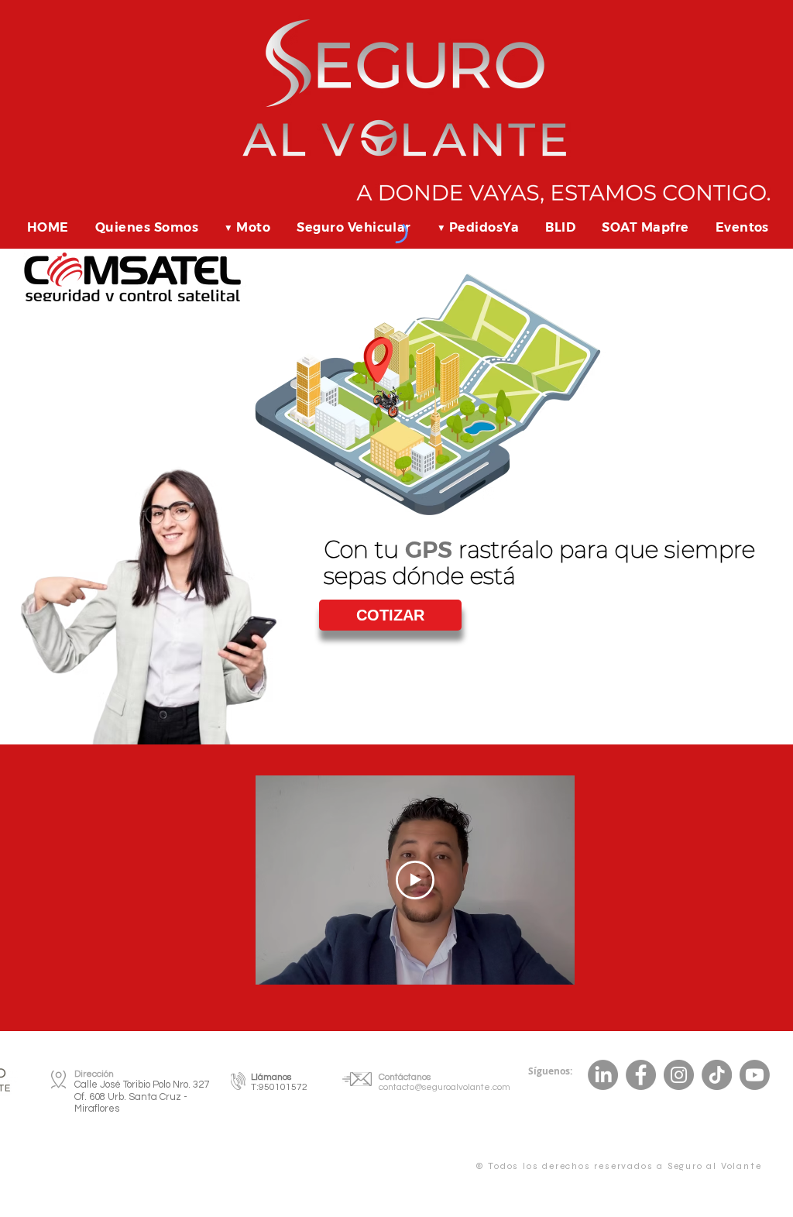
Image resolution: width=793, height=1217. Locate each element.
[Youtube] (755, 1075)
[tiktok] (603, 1075)
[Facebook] (641, 1075)
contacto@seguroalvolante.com (444, 1087)
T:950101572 (279, 1087)
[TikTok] (717, 1075)
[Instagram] (679, 1075)
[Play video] (415, 880)
